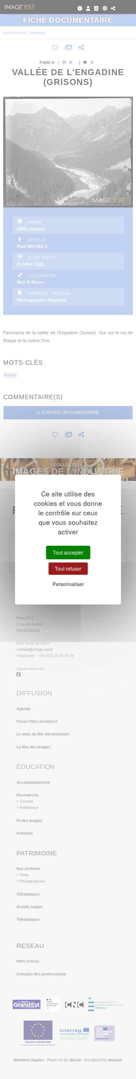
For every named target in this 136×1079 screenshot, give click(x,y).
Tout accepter (68, 552)
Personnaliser (68, 584)
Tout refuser (68, 568)
